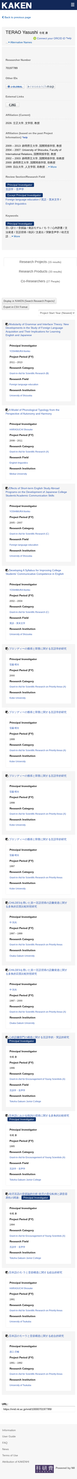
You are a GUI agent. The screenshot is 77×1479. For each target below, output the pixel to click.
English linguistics (16, 203)
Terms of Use (10, 1455)
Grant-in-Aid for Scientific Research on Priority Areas (36, 877)
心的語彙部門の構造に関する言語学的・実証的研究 (39, 1037)
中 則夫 (13, 922)
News (5, 1449)
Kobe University (18, 698)
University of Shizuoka (21, 395)
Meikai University (18, 474)
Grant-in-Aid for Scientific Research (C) (29, 534)
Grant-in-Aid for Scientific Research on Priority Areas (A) (38, 686)
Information (9, 1430)
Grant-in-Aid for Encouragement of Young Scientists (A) (37, 1079)
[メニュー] (72, 4)
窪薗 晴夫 (14, 664)
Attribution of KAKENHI (15, 1461)
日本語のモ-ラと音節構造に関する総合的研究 (35, 1272)
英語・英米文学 (50, 199)
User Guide (9, 1436)
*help (68, 38)
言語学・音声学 (15, 189)
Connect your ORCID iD (51, 38)
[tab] (40, 262)
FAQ (4, 1442)
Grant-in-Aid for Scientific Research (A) (29, 451)
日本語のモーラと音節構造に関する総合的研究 (36, 1335)
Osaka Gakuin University (22, 956)
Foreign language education (22, 199)
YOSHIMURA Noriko (20, 351)
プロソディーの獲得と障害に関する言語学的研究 (38, 648)
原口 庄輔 (14, 1352)
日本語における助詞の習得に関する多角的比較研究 (39, 1115)
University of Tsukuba (20, 1321)
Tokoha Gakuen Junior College (25, 1101)
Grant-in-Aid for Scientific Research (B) (29, 373)
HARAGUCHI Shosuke (21, 429)
